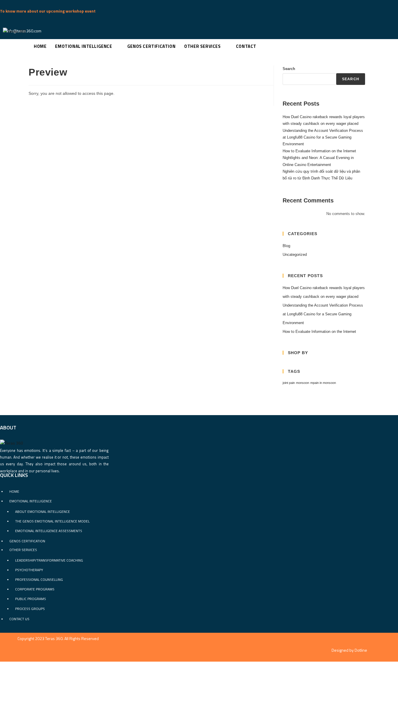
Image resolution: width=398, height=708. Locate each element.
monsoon (302, 382)
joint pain (289, 382)
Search (289, 69)
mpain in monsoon (323, 382)
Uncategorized (295, 254)
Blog (286, 246)
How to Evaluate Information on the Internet (319, 151)
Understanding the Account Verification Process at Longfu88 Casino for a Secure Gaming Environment (323, 137)
